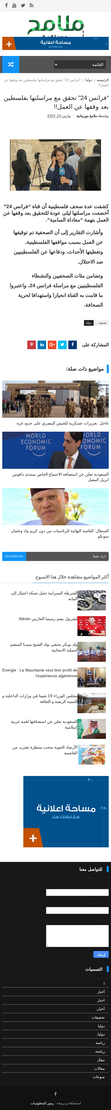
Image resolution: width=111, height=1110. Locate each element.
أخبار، (100, 1009)
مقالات (99, 1068)
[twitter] (23, 5)
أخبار (101, 992)
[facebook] (6, 5)
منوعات (99, 1077)
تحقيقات (98, 1017)
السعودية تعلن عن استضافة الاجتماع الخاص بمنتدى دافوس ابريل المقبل (60, 477)
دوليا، (101, 1034)
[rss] (31, 5)
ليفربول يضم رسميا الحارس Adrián (48, 618)
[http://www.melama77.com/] (55, 48)
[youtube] (14, 5)
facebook (14, 556)
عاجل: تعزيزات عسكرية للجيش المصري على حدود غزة (63, 423)
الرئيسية (103, 80)
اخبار (101, 1000)
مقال (101, 1060)
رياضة (100, 1043)
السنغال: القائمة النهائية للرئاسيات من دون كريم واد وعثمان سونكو (60, 533)
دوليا (88, 80)
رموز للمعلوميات (42, 1103)
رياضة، (99, 1051)
